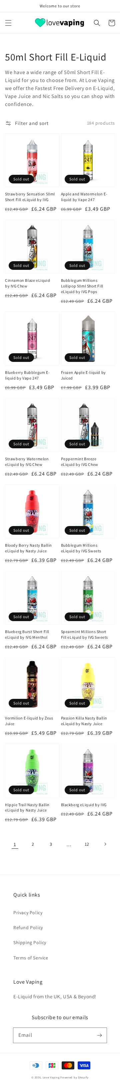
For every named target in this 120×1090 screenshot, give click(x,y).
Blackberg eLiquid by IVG (84, 804)
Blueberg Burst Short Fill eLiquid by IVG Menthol (27, 634)
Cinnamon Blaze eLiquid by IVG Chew (27, 283)
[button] (8, 23)
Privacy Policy (27, 913)
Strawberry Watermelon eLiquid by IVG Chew (27, 461)
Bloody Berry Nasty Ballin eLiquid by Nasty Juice (28, 548)
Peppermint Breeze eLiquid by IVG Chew (79, 461)
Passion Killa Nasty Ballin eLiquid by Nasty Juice (84, 720)
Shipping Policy (29, 942)
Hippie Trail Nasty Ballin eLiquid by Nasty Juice (27, 807)
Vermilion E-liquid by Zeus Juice (29, 720)
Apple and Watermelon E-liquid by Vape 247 (84, 196)
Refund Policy (28, 927)
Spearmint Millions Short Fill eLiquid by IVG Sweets (84, 634)
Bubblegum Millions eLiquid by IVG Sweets (81, 548)
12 (87, 844)
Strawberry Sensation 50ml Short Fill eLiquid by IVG (30, 196)
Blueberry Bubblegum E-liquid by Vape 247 (27, 375)
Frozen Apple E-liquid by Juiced (83, 375)
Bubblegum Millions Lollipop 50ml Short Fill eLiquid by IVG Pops (82, 286)
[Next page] (105, 844)
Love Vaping (51, 1077)
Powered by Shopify (74, 1077)
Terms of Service (30, 958)
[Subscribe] (99, 1035)
